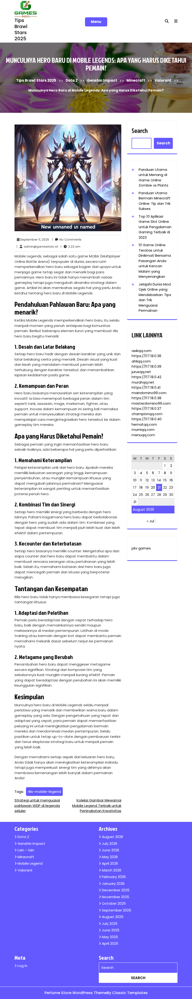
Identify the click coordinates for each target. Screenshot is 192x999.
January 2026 (113, 883)
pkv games (141, 548)
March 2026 (111, 870)
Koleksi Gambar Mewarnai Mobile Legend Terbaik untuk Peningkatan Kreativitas (96, 805)
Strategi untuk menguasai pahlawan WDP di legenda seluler (37, 805)
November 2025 (115, 896)
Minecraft (135, 80)
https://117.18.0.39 (146, 366)
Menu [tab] (96, 21)
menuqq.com (143, 434)
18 (141, 487)
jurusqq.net (141, 371)
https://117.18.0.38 (146, 397)
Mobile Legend (30, 863)
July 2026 (109, 843)
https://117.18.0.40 (147, 419)
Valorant (163, 80)
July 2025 (110, 923)
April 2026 (110, 863)
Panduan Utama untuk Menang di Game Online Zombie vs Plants (153, 177)
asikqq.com (141, 350)
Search (140, 130)
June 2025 (110, 930)
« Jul (150, 521)
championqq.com (147, 413)
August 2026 (112, 836)
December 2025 (115, 890)
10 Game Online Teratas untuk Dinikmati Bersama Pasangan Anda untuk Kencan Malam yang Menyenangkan (155, 260)
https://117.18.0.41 (146, 387)
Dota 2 (72, 80)
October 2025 (114, 903)
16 (171, 480)
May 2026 (110, 856)
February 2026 (114, 876)
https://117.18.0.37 (146, 408)
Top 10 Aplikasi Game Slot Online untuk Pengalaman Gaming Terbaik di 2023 (155, 227)
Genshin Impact (102, 80)
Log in (22, 965)
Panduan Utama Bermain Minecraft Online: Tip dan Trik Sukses (154, 200)
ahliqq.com (141, 361)
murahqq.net (143, 382)
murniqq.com (143, 429)
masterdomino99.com (151, 403)
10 (135, 480)
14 (159, 480)
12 (147, 480)
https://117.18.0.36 (146, 355)
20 (153, 487)
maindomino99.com (149, 392)
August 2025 (112, 916)
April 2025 (110, 943)
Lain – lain (26, 850)
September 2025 (116, 910)
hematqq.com (144, 424)
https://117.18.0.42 (146, 376)
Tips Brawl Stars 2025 (21, 29)
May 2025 (110, 936)
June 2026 (110, 850)
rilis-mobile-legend (44, 791)
